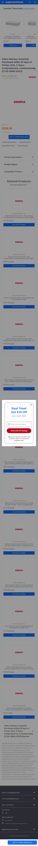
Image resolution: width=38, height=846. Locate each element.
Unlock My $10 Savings (19, 431)
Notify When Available (22, 842)
